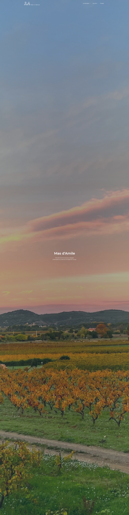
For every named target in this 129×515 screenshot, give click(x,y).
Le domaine (86, 3)
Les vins (95, 3)
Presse (102, 3)
